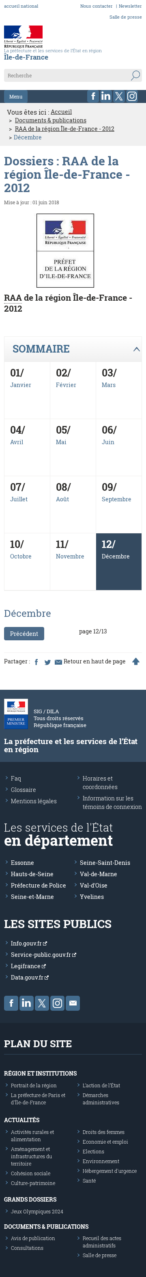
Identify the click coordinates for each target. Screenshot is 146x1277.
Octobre (21, 556)
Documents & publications (50, 120)
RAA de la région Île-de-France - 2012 (64, 129)
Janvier (20, 385)
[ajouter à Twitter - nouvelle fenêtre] (47, 661)
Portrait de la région (34, 1085)
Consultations (27, 1248)
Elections (93, 1151)
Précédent (24, 633)
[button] (73, 349)
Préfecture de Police (38, 885)
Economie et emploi (105, 1141)
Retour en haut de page (95, 661)
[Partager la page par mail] (58, 661)
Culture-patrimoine (33, 1183)
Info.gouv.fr (27, 943)
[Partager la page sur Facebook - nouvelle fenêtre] (36, 661)
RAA (13, 297)
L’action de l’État (101, 1085)
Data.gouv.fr (28, 977)
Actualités (21, 1120)
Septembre (116, 499)
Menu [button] (15, 96)
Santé (89, 1180)
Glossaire (23, 790)
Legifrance (26, 966)
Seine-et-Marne (32, 897)
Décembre (116, 556)
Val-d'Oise (93, 885)
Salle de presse (126, 17)
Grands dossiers (30, 1199)
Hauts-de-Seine (32, 874)
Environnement (101, 1161)
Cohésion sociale (30, 1173)
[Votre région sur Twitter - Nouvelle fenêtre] (119, 96)
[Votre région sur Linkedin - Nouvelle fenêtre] (106, 96)
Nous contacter (96, 6)
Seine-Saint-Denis (105, 862)
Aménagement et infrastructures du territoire (31, 1156)
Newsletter (130, 6)
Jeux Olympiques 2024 (37, 1211)
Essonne (22, 862)
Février (66, 385)
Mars (109, 385)
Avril (16, 442)
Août (62, 499)
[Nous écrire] (73, 1003)
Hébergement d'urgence (110, 1171)
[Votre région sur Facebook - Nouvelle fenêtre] (93, 96)
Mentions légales (34, 801)
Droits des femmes (104, 1132)
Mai (61, 442)
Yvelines (92, 897)
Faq (16, 778)
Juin (108, 442)
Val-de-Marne (98, 874)
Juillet (19, 499)
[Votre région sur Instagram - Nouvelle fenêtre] (132, 96)
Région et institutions (40, 1073)
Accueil (61, 112)
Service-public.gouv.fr (41, 954)
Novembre (70, 556)
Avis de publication (33, 1238)
